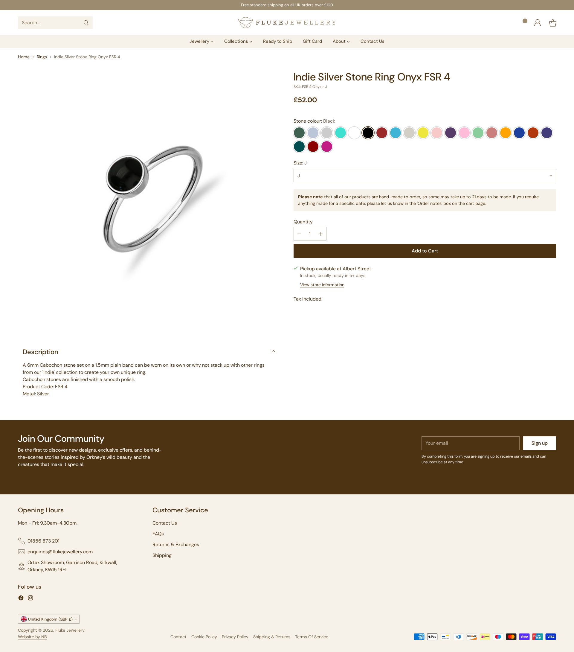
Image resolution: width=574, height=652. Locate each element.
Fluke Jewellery (70, 630)
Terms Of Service (311, 636)
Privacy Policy (235, 636)
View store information (322, 284)
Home (24, 57)
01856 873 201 (43, 541)
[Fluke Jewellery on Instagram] (30, 599)
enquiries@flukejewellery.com (60, 552)
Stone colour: (314, 121)
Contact (178, 636)
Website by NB (32, 636)
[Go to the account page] (537, 22)
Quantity (303, 222)
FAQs (158, 534)
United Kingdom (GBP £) (50, 619)
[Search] (86, 22)
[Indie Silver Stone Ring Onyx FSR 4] (149, 202)
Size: (300, 163)
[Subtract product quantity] (299, 234)
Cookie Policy (204, 636)
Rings (42, 57)
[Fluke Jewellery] (287, 22)
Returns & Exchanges (175, 544)
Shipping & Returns (271, 636)
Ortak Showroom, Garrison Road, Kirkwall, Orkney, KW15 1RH (72, 566)
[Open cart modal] (552, 22)
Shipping (162, 555)
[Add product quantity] (320, 234)
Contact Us (164, 523)
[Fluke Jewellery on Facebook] (21, 599)
